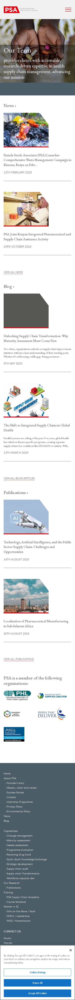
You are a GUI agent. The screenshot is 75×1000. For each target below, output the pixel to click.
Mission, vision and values (21, 787)
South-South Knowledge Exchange (27, 859)
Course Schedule (16, 901)
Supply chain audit (17, 868)
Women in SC (11, 906)
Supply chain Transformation (23, 873)
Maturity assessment (18, 840)
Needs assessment (17, 845)
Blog (6, 820)
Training (8, 892)
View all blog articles (19, 478)
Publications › (16, 492)
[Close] (71, 950)
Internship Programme (20, 802)
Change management (20, 835)
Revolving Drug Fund (19, 854)
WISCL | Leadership (18, 916)
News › (10, 105)
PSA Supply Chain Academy (23, 897)
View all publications (19, 659)
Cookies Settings (37, 972)
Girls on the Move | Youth (21, 911)
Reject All (37, 982)
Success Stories (15, 792)
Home (7, 773)
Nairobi (8, 943)
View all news (13, 272)
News (7, 816)
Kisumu (7, 938)
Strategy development (20, 864)
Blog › (9, 286)
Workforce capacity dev (21, 878)
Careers (11, 797)
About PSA (10, 778)
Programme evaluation (20, 850)
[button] (68, 9)
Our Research (12, 883)
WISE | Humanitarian (19, 920)
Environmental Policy (18, 811)
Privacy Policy (15, 806)
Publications (14, 887)
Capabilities (11, 831)
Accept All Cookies (37, 993)
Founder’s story (15, 783)
